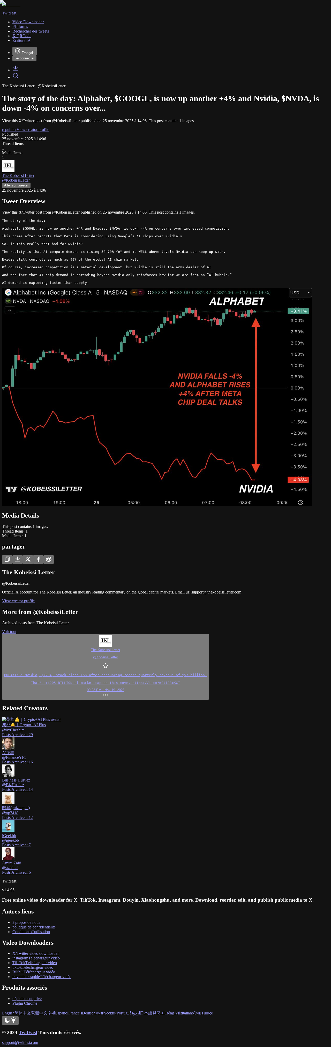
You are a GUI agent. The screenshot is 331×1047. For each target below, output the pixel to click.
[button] (105, 667)
